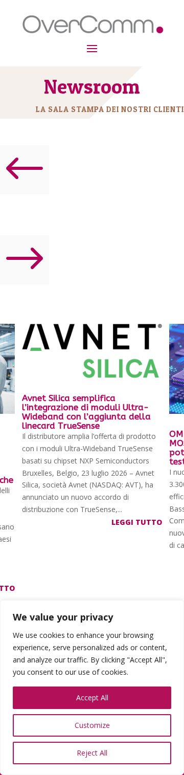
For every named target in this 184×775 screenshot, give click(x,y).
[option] (92, 426)
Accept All (92, 697)
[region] (92, 687)
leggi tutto (136, 522)
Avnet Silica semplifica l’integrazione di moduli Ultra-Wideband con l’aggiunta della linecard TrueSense (86, 412)
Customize (92, 725)
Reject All (92, 753)
